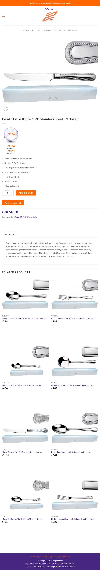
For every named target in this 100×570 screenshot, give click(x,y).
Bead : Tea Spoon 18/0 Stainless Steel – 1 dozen (21, 385)
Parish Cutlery (52, 30)
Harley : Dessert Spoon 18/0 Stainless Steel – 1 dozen (24, 319)
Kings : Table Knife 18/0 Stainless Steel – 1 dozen (22, 452)
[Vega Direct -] (50, 16)
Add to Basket (13, 203)
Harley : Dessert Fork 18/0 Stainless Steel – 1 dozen (72, 519)
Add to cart (26, 193)
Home (26, 30)
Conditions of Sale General (42, 557)
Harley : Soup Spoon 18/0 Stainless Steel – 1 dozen (72, 385)
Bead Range (70, 30)
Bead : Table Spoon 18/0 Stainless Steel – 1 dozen (71, 452)
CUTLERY (37, 30)
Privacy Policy (63, 557)
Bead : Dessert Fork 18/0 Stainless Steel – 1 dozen (72, 319)
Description (10, 235)
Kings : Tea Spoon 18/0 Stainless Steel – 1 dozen (22, 519)
